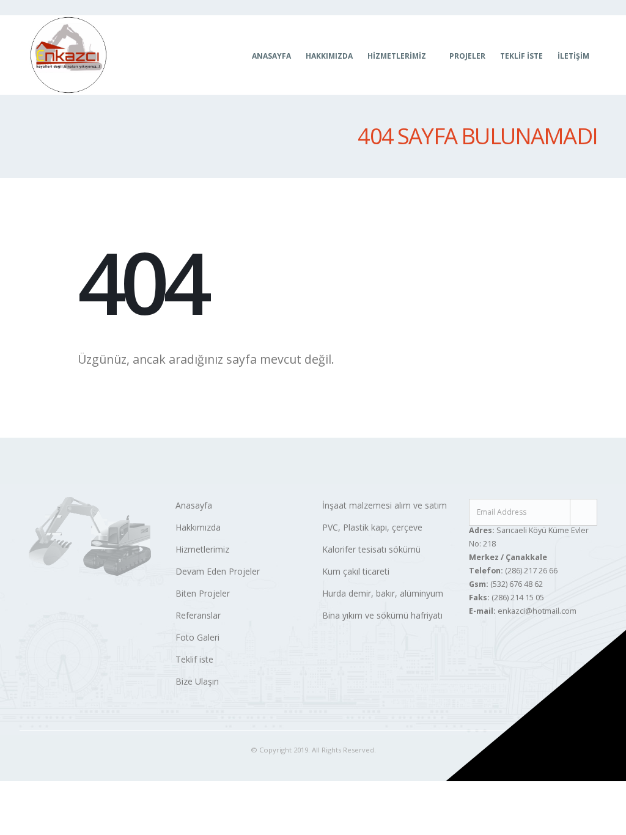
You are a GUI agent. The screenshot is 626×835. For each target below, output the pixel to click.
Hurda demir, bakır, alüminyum (382, 593)
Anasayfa (271, 56)
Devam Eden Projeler (217, 571)
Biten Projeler (202, 593)
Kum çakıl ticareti (355, 571)
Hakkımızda (329, 56)
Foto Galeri (197, 637)
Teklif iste (194, 659)
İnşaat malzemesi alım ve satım (384, 505)
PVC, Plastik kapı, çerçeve (372, 527)
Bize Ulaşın (197, 681)
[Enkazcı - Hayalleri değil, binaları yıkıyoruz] (68, 55)
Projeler (467, 56)
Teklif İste (521, 56)
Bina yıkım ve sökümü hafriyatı (382, 615)
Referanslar (198, 615)
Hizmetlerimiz (202, 549)
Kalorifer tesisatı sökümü (371, 549)
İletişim (573, 56)
